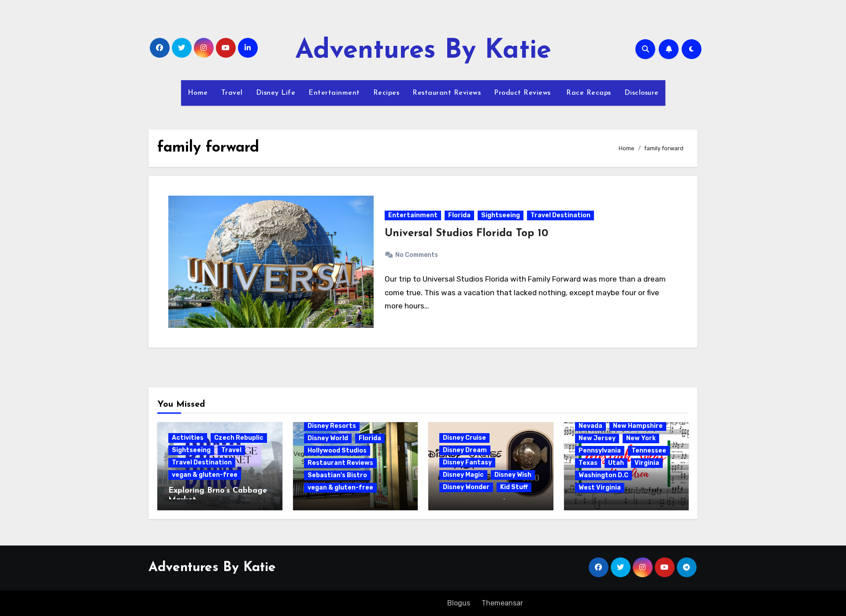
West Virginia (600, 487)
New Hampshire (638, 426)
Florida (459, 215)
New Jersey (597, 438)
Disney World (328, 438)
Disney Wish (512, 475)
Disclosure (641, 92)
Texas (588, 463)
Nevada (590, 426)
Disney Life (276, 92)
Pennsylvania (600, 450)
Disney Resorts (332, 426)
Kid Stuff (514, 487)
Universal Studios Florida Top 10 (466, 233)
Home (198, 92)
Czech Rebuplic (238, 438)
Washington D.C (603, 475)
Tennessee (648, 450)
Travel (232, 92)
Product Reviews (522, 92)
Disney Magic (463, 475)
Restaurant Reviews (446, 92)
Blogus (458, 603)
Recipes (386, 92)
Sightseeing (500, 215)
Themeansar (502, 603)
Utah (616, 463)
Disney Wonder (466, 487)
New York (641, 438)
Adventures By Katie (423, 51)
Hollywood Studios (337, 450)
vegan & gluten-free (204, 475)
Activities (188, 438)
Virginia (646, 463)
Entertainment (334, 92)
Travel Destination (560, 215)
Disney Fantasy (467, 462)
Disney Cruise (464, 438)
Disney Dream (465, 450)
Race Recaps (587, 92)
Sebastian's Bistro (337, 475)
